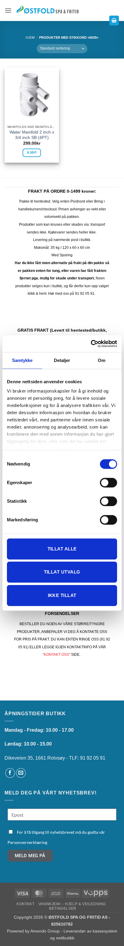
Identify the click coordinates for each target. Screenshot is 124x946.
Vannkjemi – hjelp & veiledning (72, 904)
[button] (8, 10)
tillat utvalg (62, 571)
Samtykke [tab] (22, 360)
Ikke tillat (62, 595)
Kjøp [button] (31, 152)
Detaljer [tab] (62, 360)
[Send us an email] (21, 773)
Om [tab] (101, 360)
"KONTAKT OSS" (56, 654)
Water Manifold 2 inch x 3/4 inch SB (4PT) (32, 135)
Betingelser (62, 908)
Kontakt (25, 904)
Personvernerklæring (27, 842)
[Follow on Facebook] (10, 773)
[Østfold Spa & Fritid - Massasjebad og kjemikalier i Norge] (47, 10)
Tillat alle (62, 548)
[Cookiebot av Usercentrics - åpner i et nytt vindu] (90, 344)
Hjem (30, 37)
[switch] (108, 482)
